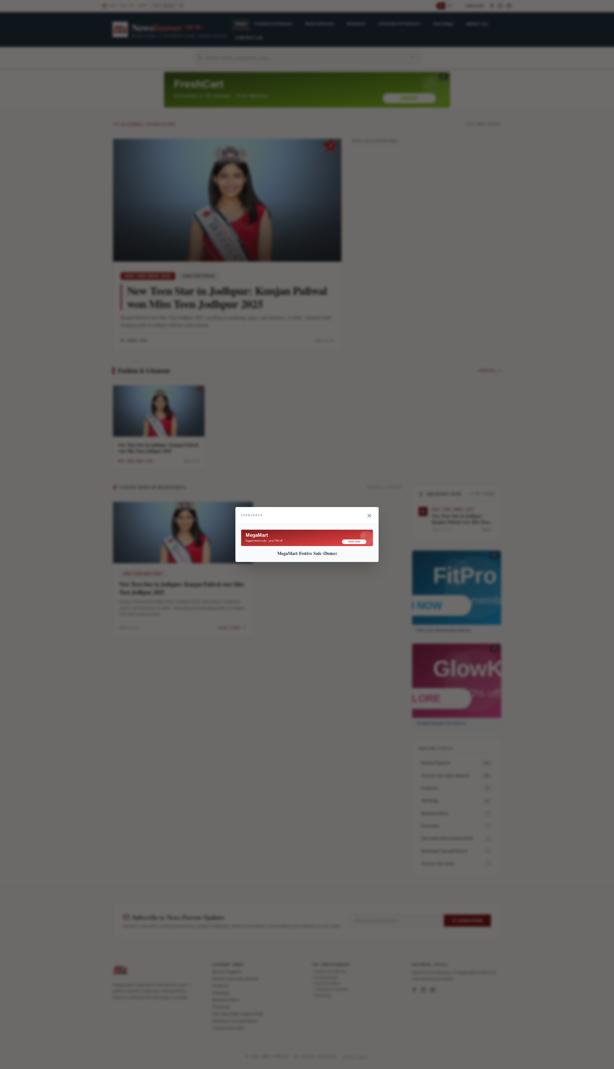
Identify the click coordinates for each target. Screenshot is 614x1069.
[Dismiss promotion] (369, 516)
